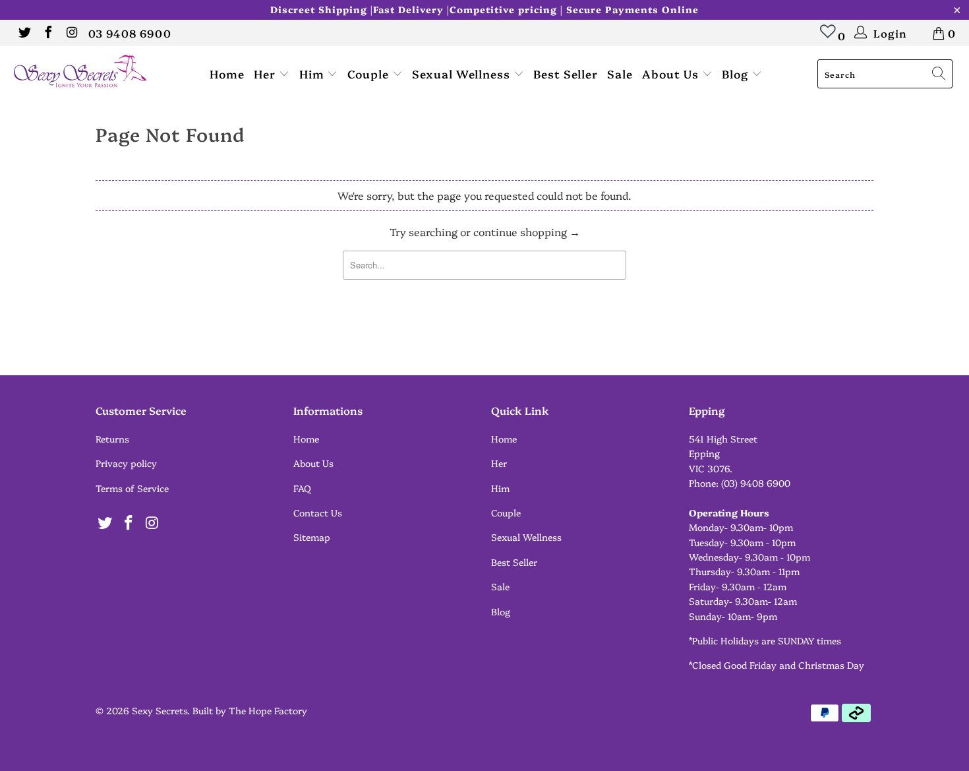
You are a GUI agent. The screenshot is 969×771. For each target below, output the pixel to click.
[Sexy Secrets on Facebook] (47, 33)
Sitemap (311, 536)
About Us (672, 73)
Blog (736, 73)
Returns (112, 438)
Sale (620, 73)
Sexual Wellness (463, 73)
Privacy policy (126, 463)
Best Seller (565, 73)
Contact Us (317, 512)
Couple (369, 73)
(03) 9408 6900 (755, 482)
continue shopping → (526, 231)
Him (313, 73)
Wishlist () (828, 37)
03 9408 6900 (129, 33)
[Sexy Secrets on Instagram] (71, 33)
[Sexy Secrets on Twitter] (23, 33)
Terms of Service (132, 488)
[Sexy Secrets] (84, 72)
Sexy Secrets (159, 710)
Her (266, 73)
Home (227, 73)
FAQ (302, 488)
